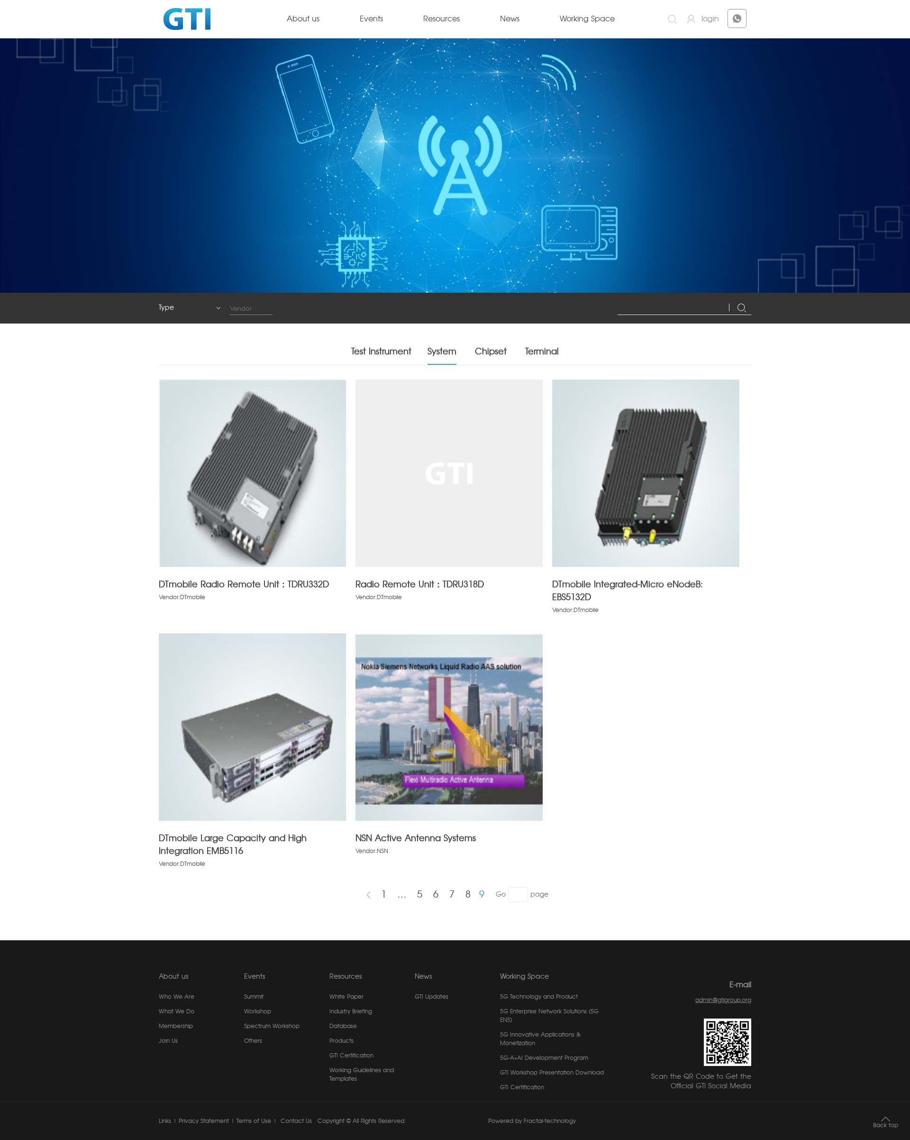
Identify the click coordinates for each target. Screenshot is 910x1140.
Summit (254, 997)
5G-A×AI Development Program (544, 1058)
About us (303, 19)
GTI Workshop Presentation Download (552, 1072)
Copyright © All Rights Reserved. (361, 1121)
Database (343, 1026)
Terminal (542, 352)
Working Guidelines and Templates (361, 1074)
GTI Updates (431, 997)
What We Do (176, 1011)
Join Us (168, 1041)
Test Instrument (381, 352)
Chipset (491, 352)
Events (371, 19)
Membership (176, 1026)
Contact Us (295, 1121)
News (509, 19)
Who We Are (176, 997)
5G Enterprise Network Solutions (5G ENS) (549, 1016)
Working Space (587, 19)
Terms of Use (254, 1121)
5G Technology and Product (539, 997)
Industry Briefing (350, 1011)
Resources (441, 19)
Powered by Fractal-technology (532, 1121)
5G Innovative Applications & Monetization (540, 1039)
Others (253, 1041)
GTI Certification (351, 1055)
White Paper (346, 997)
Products (341, 1041)
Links (165, 1121)
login (710, 19)
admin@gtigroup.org (723, 1000)
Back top (885, 1125)
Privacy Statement (204, 1121)
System (442, 352)
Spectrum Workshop (272, 1026)
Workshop (257, 1011)
